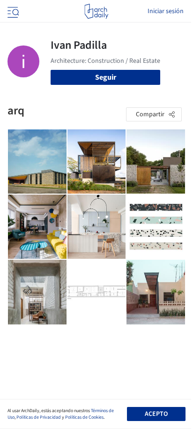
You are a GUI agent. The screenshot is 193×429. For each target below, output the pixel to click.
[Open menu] (12, 11)
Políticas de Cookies (84, 417)
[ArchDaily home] (96, 11)
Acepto (156, 414)
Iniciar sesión (166, 11)
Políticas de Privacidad (38, 417)
